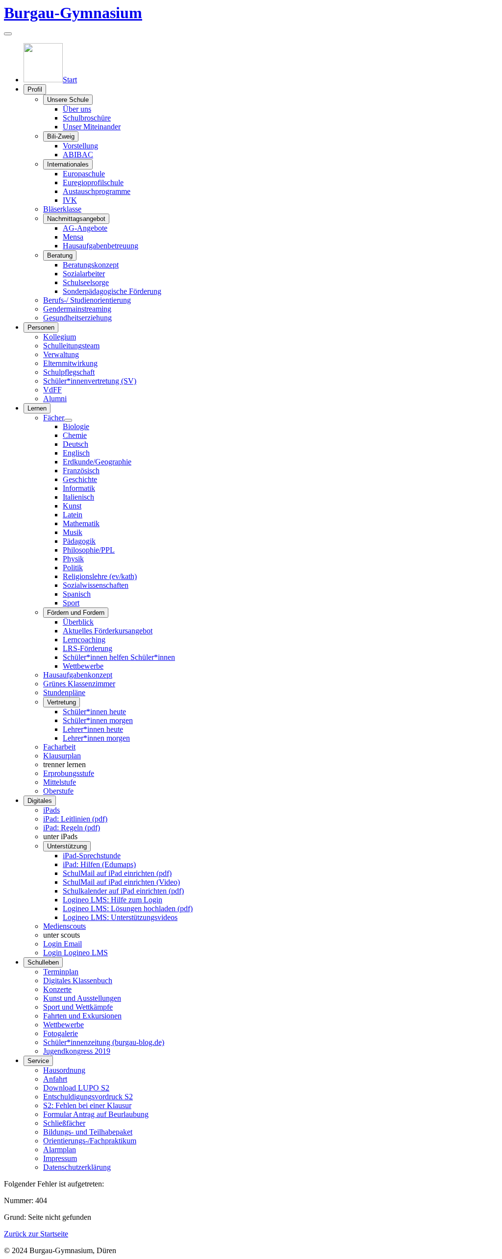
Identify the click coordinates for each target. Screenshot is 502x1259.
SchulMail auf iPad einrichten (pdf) (117, 873)
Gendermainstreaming (77, 309)
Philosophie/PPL (89, 550)
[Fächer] (68, 420)
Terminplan (60, 972)
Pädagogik (79, 541)
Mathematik (81, 523)
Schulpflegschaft (69, 372)
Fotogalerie (60, 1033)
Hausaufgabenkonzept (77, 675)
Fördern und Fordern (75, 612)
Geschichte (80, 479)
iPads (51, 810)
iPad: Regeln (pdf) (71, 827)
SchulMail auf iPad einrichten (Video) (121, 882)
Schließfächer (64, 1123)
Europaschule (84, 173)
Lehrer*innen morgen (96, 738)
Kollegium (59, 337)
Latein (72, 514)
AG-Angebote (85, 228)
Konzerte (57, 989)
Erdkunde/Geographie (97, 462)
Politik (73, 567)
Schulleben (43, 962)
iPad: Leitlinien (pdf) (75, 819)
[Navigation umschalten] (8, 33)
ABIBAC (78, 154)
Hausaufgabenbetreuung (100, 246)
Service (38, 1061)
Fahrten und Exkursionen (82, 1016)
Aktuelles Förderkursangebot (107, 631)
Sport (71, 603)
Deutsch (75, 444)
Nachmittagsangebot (76, 218)
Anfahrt (55, 1079)
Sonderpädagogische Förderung (112, 291)
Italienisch (78, 497)
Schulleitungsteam (71, 345)
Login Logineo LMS (75, 952)
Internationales (68, 164)
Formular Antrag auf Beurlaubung (96, 1114)
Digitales (39, 800)
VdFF (52, 390)
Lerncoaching (84, 639)
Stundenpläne (64, 692)
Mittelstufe (59, 782)
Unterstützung (67, 846)
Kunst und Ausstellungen (82, 998)
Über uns (77, 109)
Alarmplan (59, 1149)
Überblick (78, 622)
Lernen (37, 408)
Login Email (62, 944)
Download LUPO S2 (76, 1088)
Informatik (79, 488)
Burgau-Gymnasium (73, 13)
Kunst (72, 506)
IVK (70, 200)
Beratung (60, 255)
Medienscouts (64, 926)
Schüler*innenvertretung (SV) (89, 381)
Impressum (60, 1158)
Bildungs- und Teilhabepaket (87, 1132)
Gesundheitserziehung (77, 318)
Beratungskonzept (91, 265)
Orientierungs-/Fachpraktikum (89, 1141)
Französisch (81, 470)
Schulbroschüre (87, 118)
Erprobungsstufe (68, 773)
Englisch (76, 453)
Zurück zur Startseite (36, 1234)
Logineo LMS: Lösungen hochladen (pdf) (128, 908)
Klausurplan (62, 755)
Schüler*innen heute (94, 711)
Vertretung (61, 702)
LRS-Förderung (87, 648)
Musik (72, 532)
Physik (73, 559)
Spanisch (77, 594)
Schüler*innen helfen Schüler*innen (119, 657)
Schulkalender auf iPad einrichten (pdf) (123, 891)
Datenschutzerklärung (77, 1167)
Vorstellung (80, 146)
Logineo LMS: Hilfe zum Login (112, 900)
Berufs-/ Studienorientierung (87, 300)
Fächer (53, 417)
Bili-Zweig (61, 136)
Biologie (76, 426)
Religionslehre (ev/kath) (100, 576)
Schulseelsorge (86, 282)
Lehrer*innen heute (93, 729)
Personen (40, 327)
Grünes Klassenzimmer (79, 683)
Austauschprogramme (96, 191)
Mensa (73, 237)
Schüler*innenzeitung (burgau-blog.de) (103, 1042)
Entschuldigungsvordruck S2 (88, 1096)
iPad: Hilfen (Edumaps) (99, 864)
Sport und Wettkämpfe (78, 1007)
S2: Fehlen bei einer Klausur (87, 1105)
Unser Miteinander (92, 126)
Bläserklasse (62, 209)
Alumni (55, 398)
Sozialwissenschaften (95, 585)
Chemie (75, 435)
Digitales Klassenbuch (77, 980)
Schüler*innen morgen (98, 720)
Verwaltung (61, 354)
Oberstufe (58, 791)
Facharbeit (59, 747)
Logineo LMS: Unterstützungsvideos (120, 917)
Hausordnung (64, 1070)
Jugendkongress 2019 (76, 1051)
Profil (34, 89)
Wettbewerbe (83, 666)
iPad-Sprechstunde (92, 855)
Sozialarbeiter (84, 273)
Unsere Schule (68, 99)
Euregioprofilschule (93, 182)
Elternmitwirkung (70, 363)
